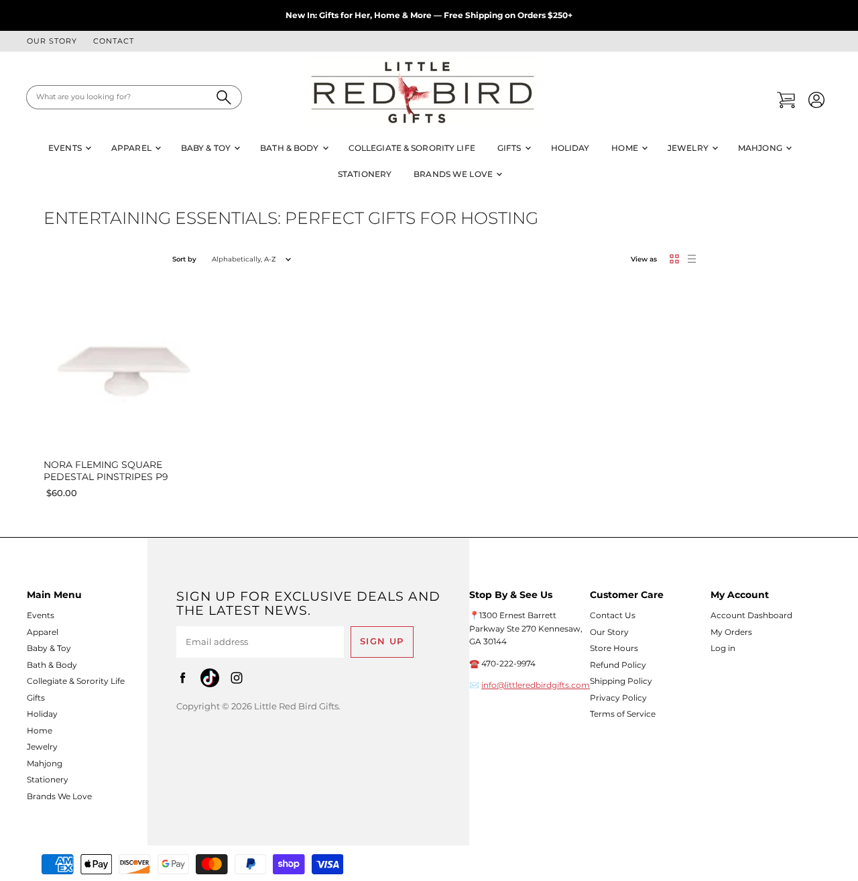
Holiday (570, 148)
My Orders (731, 632)
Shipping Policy (621, 681)
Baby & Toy (207, 148)
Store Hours (614, 648)
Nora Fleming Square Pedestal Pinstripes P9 (106, 470)
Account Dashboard (751, 615)
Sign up (382, 641)
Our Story (52, 42)
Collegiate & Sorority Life (412, 148)
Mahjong (761, 148)
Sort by (184, 259)
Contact (113, 42)
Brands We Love (454, 174)
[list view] (691, 259)
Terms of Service (623, 714)
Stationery (364, 174)
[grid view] (674, 259)
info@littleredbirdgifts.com (535, 685)
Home (625, 148)
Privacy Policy (618, 698)
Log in (723, 648)
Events (66, 148)
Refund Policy (618, 665)
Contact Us (612, 615)
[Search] (224, 97)
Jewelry (689, 148)
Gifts (510, 148)
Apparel (132, 148)
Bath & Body (290, 148)
